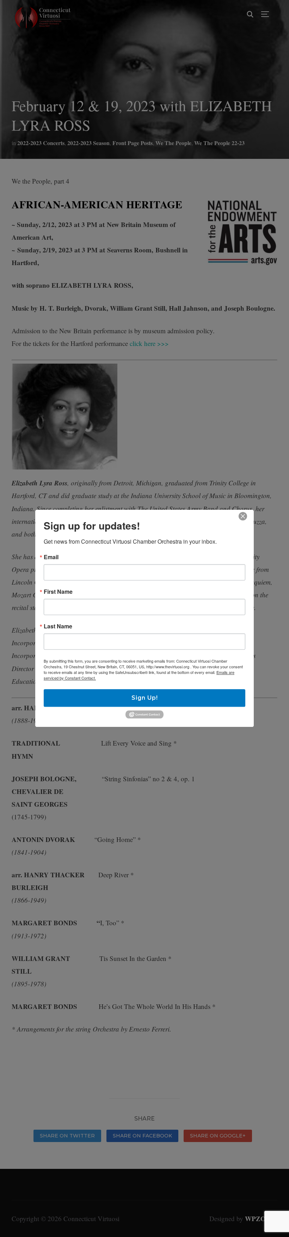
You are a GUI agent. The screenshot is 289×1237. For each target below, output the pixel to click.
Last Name (58, 626)
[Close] (243, 516)
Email (51, 557)
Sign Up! (144, 697)
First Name (58, 591)
